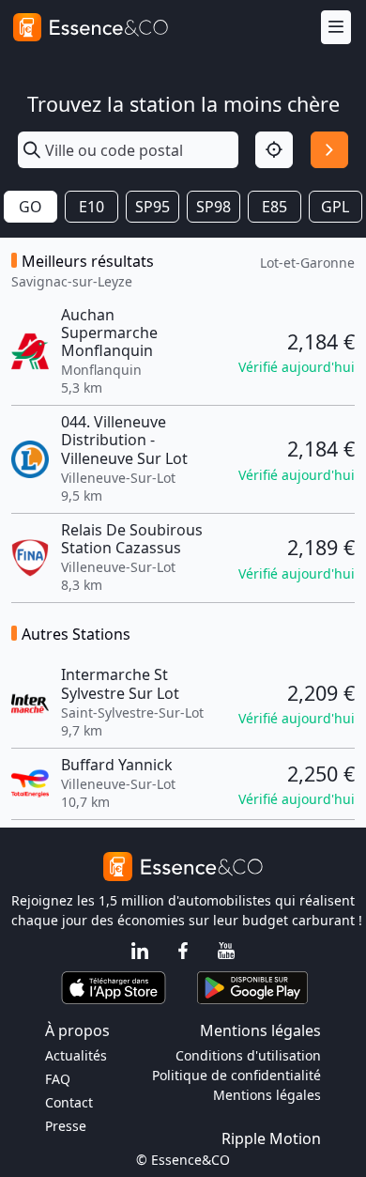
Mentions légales (267, 1095)
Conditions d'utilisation (248, 1055)
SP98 (213, 206)
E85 (274, 206)
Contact (69, 1102)
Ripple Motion (271, 1138)
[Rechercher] (329, 150)
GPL (335, 206)
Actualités (76, 1055)
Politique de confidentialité (236, 1075)
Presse (65, 1126)
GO (30, 206)
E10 (91, 206)
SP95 (152, 206)
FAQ (57, 1079)
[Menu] (336, 27)
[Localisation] (274, 150)
